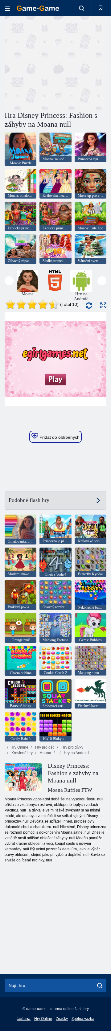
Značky (62, 1019)
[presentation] (9, 280)
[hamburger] (7, 8)
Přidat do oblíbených (59, 437)
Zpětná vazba (83, 1019)
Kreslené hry (21, 753)
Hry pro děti (44, 747)
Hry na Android (76, 753)
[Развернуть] (103, 305)
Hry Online (19, 747)
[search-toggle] (81, 8)
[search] (99, 985)
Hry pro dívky (71, 747)
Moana (45, 753)
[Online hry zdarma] (38, 8)
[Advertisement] (83, 62)
